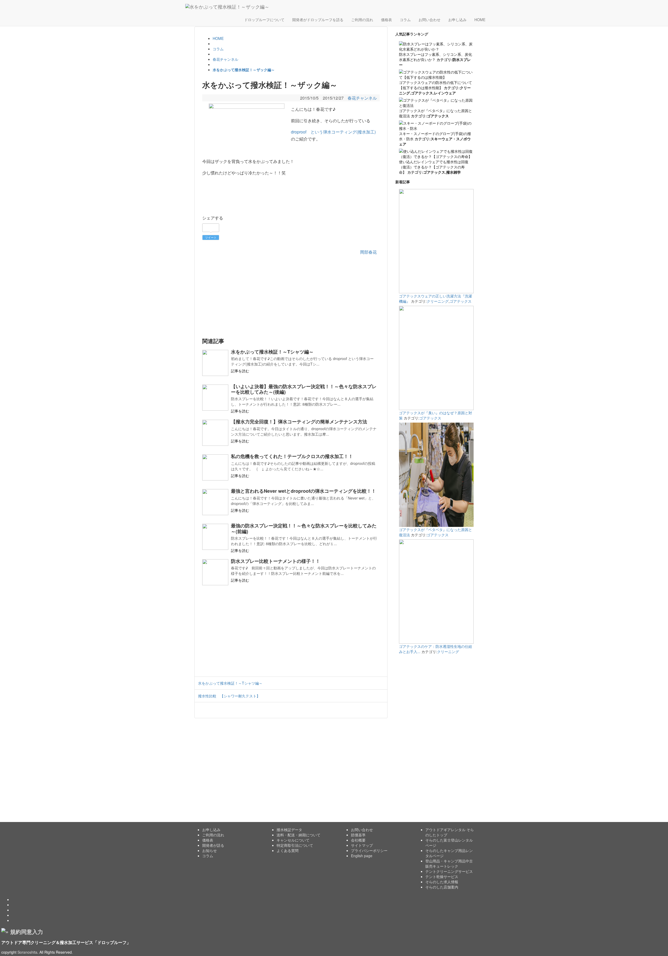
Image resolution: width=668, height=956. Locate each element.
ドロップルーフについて (264, 19)
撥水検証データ (289, 829)
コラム (405, 19)
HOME (479, 19)
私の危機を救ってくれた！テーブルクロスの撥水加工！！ (292, 456)
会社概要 (358, 840)
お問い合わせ (429, 19)
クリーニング (438, 301)
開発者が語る (213, 845)
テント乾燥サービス (441, 876)
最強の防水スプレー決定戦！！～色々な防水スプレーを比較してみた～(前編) (304, 528)
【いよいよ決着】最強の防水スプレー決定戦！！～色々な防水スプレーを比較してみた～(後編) (304, 389)
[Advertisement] (291, 296)
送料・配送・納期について (298, 834)
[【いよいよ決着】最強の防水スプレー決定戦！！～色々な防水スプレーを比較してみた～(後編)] (215, 398)
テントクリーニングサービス (449, 871)
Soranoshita (27, 952)
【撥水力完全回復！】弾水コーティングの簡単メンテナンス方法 (299, 421)
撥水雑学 (453, 172)
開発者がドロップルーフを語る (317, 19)
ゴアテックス (422, 92)
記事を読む (240, 370)
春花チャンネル (362, 98)
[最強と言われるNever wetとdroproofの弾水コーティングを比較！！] (215, 502)
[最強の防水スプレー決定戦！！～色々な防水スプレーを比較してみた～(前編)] (215, 537)
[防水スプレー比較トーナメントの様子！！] (215, 572)
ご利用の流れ (362, 19)
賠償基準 (358, 834)
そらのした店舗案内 (441, 887)
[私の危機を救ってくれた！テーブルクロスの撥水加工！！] (215, 467)
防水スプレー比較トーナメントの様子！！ (275, 561)
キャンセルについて (293, 840)
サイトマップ (362, 845)
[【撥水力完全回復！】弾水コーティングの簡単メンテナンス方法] (215, 433)
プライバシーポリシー (369, 850)
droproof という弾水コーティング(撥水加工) (333, 132)
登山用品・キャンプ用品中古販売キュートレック (449, 863)
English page (361, 855)
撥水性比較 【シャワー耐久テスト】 (229, 695)
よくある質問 (288, 850)
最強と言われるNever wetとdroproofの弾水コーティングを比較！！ (303, 491)
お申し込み (457, 19)
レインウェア (445, 92)
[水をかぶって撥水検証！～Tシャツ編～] (215, 363)
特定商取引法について (295, 845)
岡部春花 (368, 252)
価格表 (386, 19)
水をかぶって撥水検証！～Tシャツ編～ (272, 351)
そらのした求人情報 (441, 881)
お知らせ (209, 850)
